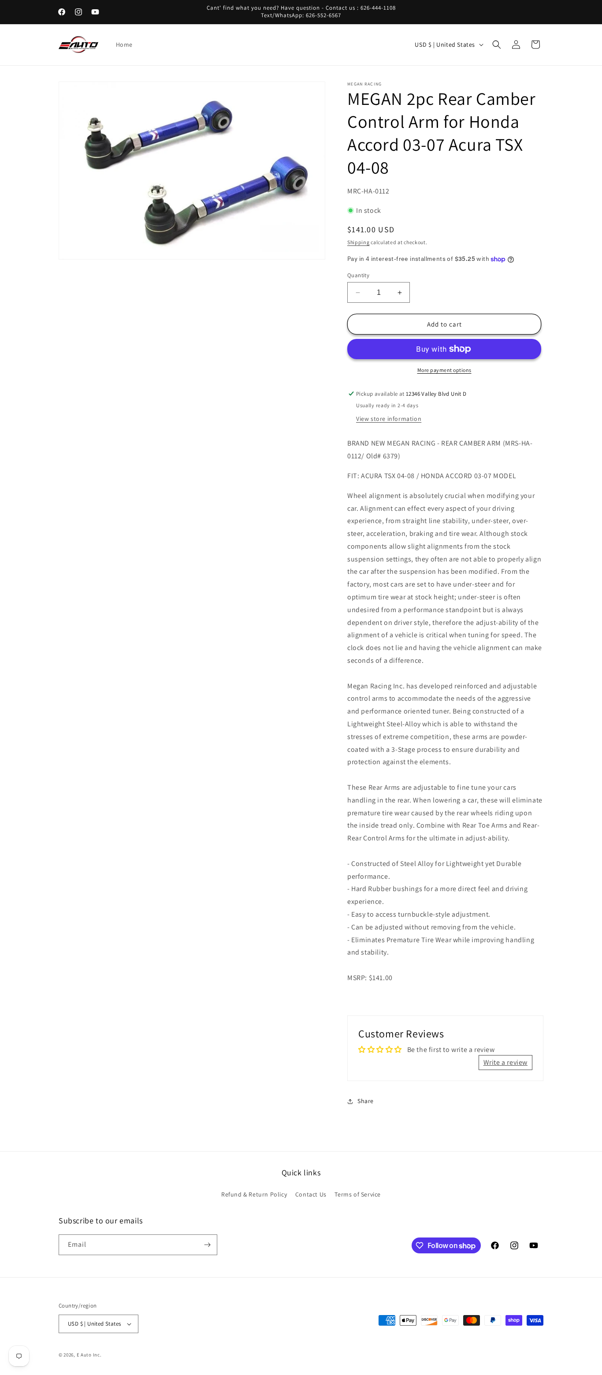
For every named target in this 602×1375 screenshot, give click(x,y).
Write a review (505, 1062)
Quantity (358, 275)
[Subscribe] (207, 1244)
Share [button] (365, 1101)
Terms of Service (357, 1194)
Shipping (358, 242)
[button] (496, 44)
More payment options (444, 370)
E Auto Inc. (89, 1355)
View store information (388, 419)
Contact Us (311, 1194)
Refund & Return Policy (254, 1194)
